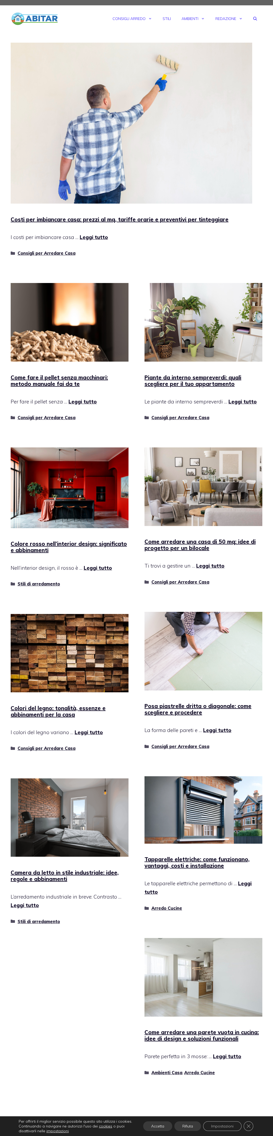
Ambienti (190, 18)
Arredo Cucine (166, 908)
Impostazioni (222, 1126)
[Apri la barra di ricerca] (255, 19)
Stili (167, 18)
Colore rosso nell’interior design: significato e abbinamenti (69, 546)
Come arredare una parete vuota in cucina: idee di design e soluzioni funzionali (201, 1035)
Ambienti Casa (166, 1072)
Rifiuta (187, 1126)
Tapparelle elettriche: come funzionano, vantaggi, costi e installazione (197, 862)
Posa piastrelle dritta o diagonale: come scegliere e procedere (197, 709)
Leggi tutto (94, 237)
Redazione (225, 18)
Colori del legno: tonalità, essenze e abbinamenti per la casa (58, 711)
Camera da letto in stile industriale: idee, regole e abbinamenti (65, 875)
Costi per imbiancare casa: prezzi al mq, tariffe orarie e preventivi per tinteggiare (119, 219)
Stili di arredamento (39, 584)
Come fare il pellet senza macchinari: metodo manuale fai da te (59, 380)
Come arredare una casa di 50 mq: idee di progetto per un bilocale (200, 544)
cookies (105, 1126)
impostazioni (57, 1131)
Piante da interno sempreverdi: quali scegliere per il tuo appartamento (192, 380)
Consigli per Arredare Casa (46, 253)
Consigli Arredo (129, 18)
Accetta (157, 1126)
